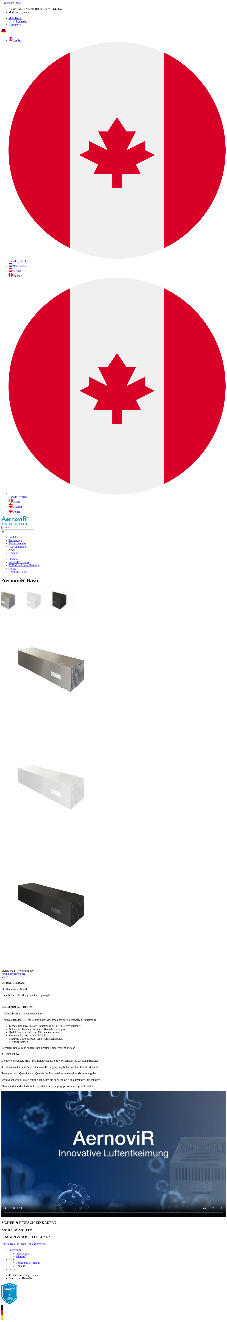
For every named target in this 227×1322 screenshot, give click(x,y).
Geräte (12, 568)
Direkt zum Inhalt (11, 2)
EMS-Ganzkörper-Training (24, 565)
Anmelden (21, 21)
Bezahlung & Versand (28, 1262)
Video (4, 976)
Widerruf (21, 1256)
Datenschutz (22, 1253)
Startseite (14, 558)
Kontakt (20, 1265)
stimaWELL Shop (19, 562)
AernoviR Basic (18, 571)
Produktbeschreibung (13, 973)
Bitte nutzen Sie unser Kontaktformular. (23, 1243)
